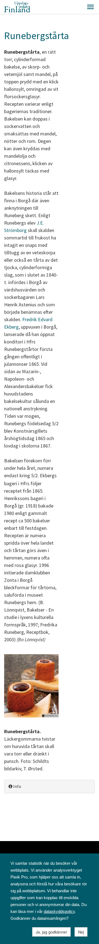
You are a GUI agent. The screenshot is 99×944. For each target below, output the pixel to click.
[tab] (49, 786)
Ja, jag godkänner (51, 932)
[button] (90, 6)
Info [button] (16, 786)
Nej (81, 932)
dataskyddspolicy (59, 911)
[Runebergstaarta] (31, 686)
